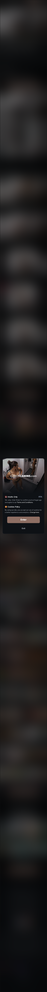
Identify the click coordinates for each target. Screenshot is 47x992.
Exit (23, 528)
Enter (23, 519)
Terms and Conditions (25, 502)
